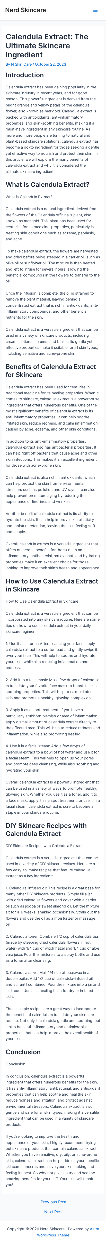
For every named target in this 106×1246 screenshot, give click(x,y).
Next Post (53, 1212)
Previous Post (54, 1202)
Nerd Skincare (25, 10)
